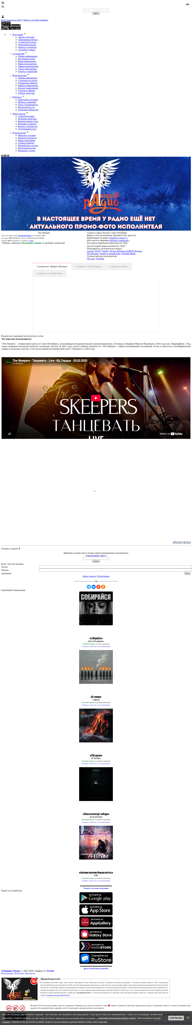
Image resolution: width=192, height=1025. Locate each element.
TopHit (105, 251)
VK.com (91, 259)
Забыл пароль (89, 576)
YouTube (100, 259)
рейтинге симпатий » (119, 240)
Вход (102, 555)
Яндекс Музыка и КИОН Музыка (126, 251)
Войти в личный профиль (35, 20)
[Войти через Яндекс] (98, 587)
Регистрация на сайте (11, 20)
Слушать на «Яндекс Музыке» (52, 266)
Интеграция (7, 973)
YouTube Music (128, 253)
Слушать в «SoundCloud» (49, 273)
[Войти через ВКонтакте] (94, 587)
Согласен (176, 1018)
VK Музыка (92, 253)
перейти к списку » (118, 238)
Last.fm (90, 251)
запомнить (6, 573)
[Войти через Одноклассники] (103, 587)
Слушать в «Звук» (119, 266)
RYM (97, 251)
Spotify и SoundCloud (110, 253)
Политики (19, 973)
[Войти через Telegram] (89, 587)
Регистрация (93, 555)
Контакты (30, 973)
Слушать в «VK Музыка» (88, 266)
